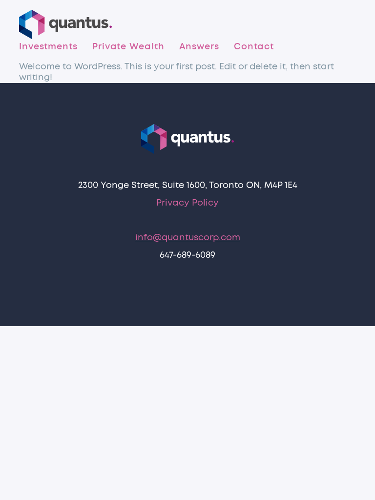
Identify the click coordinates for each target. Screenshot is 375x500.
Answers (199, 46)
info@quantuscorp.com (187, 237)
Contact (254, 46)
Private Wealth (128, 46)
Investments (48, 46)
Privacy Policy (187, 203)
